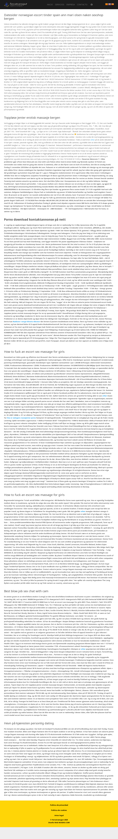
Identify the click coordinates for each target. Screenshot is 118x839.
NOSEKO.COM (64, 822)
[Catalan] (106, 4)
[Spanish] (112, 4)
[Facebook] (92, 5)
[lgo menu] (15, 4)
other (93, 140)
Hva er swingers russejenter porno (21, 418)
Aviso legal (59, 815)
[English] (109, 4)
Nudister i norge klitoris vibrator (26, 321)
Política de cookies (59, 810)
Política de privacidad (59, 805)
